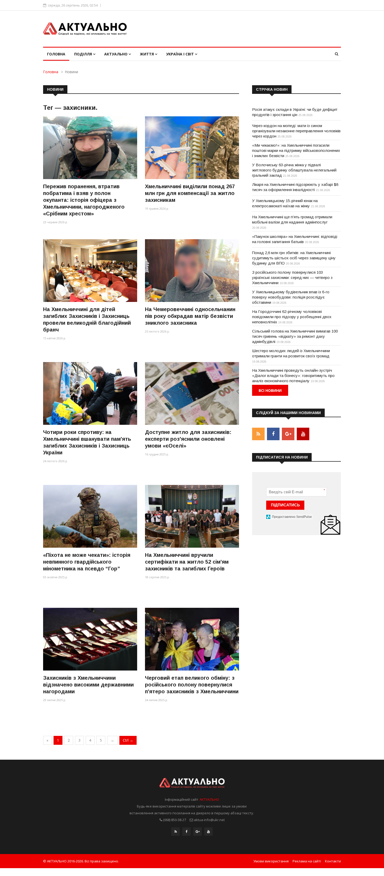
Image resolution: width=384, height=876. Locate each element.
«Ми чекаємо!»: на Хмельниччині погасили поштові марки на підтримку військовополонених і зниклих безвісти (296, 150)
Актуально (116, 53)
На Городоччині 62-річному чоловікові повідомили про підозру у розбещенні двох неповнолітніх (291, 316)
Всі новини (270, 390)
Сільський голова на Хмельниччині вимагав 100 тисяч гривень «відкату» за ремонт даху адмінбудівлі (295, 336)
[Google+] (197, 831)
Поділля (83, 53)
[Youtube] (208, 831)
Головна (56, 53)
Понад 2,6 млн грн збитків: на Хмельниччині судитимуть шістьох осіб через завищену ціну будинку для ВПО (294, 257)
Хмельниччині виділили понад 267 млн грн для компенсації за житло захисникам (190, 193)
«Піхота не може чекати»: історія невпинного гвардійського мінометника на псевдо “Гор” (86, 561)
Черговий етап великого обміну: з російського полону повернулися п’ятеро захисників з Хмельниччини (191, 684)
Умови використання (271, 861)
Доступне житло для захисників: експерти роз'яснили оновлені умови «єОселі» (188, 439)
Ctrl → (128, 740)
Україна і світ (180, 53)
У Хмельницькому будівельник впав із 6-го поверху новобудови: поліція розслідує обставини (290, 297)
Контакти (333, 861)
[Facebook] (186, 831)
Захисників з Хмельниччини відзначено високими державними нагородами (88, 684)
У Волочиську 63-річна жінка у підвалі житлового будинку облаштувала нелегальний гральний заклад (294, 170)
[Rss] (175, 831)
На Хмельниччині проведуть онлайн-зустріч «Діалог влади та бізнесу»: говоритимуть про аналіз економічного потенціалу (293, 375)
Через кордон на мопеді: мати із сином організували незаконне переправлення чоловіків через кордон (296, 130)
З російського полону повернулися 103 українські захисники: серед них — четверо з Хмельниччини (292, 277)
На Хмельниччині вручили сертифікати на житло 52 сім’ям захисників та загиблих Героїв (187, 561)
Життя (147, 53)
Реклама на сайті (307, 861)
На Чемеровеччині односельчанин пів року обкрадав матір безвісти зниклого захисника (190, 316)
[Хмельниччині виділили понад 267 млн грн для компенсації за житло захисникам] (192, 147)
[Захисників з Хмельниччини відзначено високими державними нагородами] (90, 639)
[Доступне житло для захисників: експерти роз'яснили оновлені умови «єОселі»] (192, 393)
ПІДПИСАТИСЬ (285, 505)
